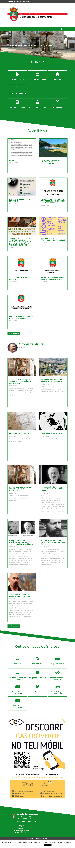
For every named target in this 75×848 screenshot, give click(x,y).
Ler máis (41, 845)
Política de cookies (21, 833)
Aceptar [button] (48, 845)
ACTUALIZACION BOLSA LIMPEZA (18, 278)
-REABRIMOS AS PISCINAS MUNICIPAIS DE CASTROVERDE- (51, 162)
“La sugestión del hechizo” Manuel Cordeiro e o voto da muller (52, 488)
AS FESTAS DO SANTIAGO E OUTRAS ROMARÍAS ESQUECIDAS (20, 488)
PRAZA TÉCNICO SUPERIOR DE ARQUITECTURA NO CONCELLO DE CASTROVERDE (53, 201)
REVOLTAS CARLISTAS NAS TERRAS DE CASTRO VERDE (51, 381)
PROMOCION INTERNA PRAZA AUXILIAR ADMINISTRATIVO (52, 278)
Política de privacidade (21, 831)
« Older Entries (14, 334)
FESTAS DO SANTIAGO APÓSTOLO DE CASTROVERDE (53, 239)
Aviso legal (21, 828)
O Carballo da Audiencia (19, 433)
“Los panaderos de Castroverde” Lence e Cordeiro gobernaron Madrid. (21, 542)
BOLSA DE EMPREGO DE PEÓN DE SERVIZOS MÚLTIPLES (21, 317)
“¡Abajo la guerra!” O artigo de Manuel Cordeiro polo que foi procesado (53, 542)
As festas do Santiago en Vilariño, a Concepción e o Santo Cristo (20, 381)
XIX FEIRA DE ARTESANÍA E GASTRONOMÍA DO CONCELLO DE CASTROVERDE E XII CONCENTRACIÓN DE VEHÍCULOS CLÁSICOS (21, 241)
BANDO (12, 160)
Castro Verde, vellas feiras (52, 433)
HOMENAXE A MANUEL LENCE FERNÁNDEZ (20, 200)
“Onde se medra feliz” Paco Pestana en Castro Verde (20, 595)
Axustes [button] (33, 845)
